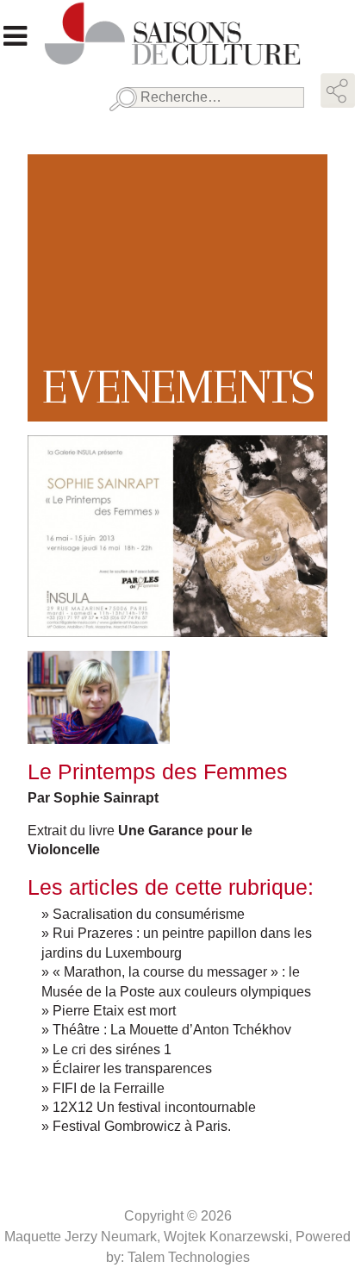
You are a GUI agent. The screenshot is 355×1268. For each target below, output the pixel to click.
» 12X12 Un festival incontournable (148, 1107)
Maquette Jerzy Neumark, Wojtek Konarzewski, (150, 1236)
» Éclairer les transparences (126, 1068)
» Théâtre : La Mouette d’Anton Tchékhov (166, 1029)
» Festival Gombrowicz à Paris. (136, 1126)
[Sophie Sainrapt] (99, 734)
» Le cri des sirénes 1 (106, 1049)
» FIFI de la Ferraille (103, 1088)
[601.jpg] (177, 627)
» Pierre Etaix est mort (108, 1010)
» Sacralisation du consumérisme (143, 914)
